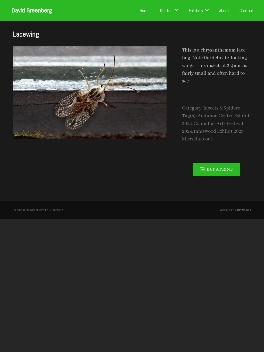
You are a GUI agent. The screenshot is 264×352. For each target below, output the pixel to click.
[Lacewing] (90, 50)
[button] (176, 10)
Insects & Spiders (221, 108)
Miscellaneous (197, 139)
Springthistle (243, 210)
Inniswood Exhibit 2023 (219, 131)
